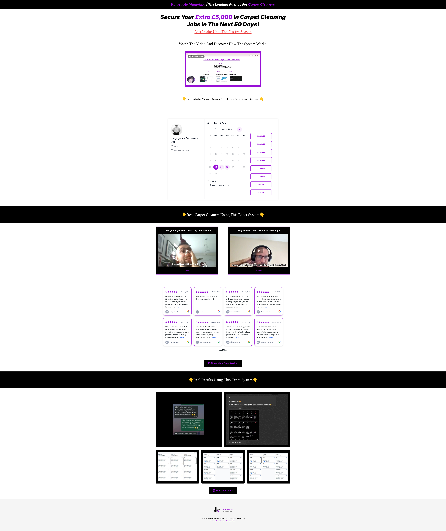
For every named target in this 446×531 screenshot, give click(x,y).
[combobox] (228, 185)
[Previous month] (215, 129)
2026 (230, 129)
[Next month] (239, 129)
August (225, 129)
